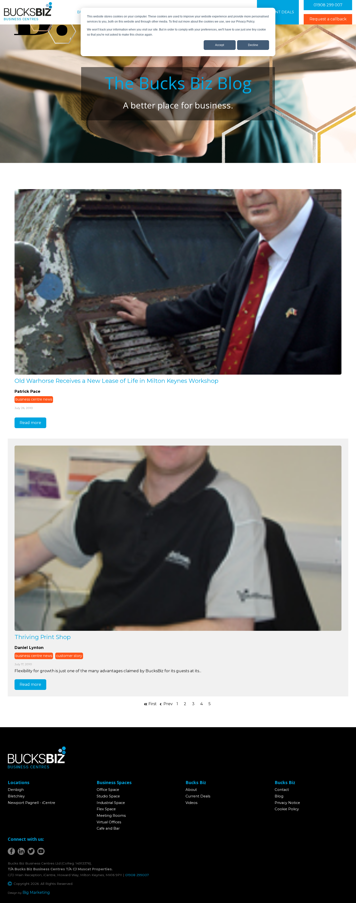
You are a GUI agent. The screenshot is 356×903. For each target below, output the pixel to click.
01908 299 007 (328, 5)
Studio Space (108, 796)
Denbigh (16, 789)
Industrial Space (111, 803)
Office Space (108, 789)
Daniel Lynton (29, 647)
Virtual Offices (109, 822)
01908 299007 (137, 875)
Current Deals (278, 12)
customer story (69, 656)
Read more (30, 422)
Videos (191, 803)
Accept (219, 45)
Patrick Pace (27, 391)
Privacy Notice (287, 803)
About (191, 789)
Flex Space (106, 809)
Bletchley (16, 796)
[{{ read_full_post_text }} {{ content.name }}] (178, 282)
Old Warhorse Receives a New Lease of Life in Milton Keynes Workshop (116, 380)
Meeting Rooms (111, 815)
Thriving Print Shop (43, 637)
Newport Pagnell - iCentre (31, 803)
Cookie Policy (287, 809)
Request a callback (328, 19)
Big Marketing (36, 892)
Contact (282, 789)
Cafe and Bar (108, 828)
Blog (279, 796)
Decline (253, 45)
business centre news (33, 399)
